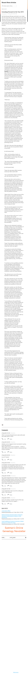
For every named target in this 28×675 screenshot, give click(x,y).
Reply (11, 439)
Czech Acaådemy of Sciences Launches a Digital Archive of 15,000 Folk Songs (13, 522)
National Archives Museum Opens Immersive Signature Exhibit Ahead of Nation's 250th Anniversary (12, 516)
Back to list (4, 9)
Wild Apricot (15, 672)
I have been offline (6, 510)
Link (5, 439)
